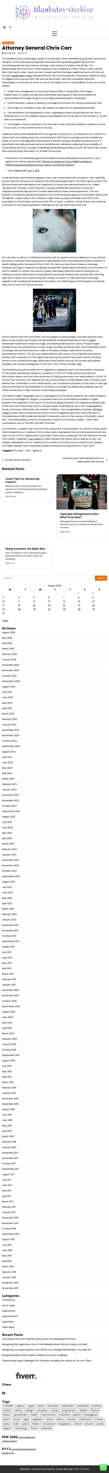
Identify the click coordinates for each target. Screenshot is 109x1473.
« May (5, 620)
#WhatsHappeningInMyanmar (22, 165)
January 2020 (9, 1044)
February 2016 (9, 1272)
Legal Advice (8, 1310)
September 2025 (11, 681)
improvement (48, 1414)
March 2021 (8, 973)
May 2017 (7, 1190)
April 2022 (7, 903)
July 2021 (6, 952)
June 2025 (7, 697)
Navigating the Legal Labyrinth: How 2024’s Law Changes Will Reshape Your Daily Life (46, 1349)
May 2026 (7, 637)
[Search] (10, 27)
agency (21, 1405)
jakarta (77, 1414)
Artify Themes (81, 1469)
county (54, 1410)
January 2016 (9, 1277)
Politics (35, 1423)
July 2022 (7, 887)
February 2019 (9, 1087)
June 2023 (7, 827)
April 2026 (7, 643)
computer (42, 1410)
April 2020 (7, 1028)
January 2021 (9, 984)
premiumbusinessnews (23, 1449)
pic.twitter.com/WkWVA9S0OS (57, 165)
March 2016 (8, 1266)
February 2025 (9, 719)
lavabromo (8, 1453)
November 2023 (10, 800)
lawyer (16, 1419)
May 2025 (7, 702)
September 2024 (11, 746)
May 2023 (7, 833)
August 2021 (8, 946)
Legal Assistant (10, 1316)
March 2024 (8, 778)
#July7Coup (65, 161)
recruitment (49, 1423)
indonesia (64, 1414)
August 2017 (8, 1174)
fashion (83, 1410)
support (7, 1428)
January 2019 (9, 1093)
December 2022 (10, 860)
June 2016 (7, 1250)
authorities (68, 1405)
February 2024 (9, 784)
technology (21, 1428)
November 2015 (10, 1288)
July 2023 (7, 822)
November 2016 (10, 1223)
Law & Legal (8, 43)
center (18, 1410)
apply (31, 1405)
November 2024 (10, 735)
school (77, 1423)
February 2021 (9, 979)
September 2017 (10, 1168)
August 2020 (8, 1011)
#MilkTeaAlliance (82, 161)
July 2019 (6, 1065)
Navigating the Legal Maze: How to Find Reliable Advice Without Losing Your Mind (44, 1344)
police (25, 1423)
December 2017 (10, 1152)
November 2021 (10, 930)
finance (95, 1410)
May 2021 (7, 963)
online (6, 1423)
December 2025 (10, 664)
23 (93, 605)
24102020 (8, 1405)
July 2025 (7, 692)
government (20, 1414)
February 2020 (9, 1038)
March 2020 (8, 1033)
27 (49, 609)
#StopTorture (50, 161)
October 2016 (9, 1228)
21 (64, 605)
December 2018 (10, 1098)
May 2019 (7, 1071)
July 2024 (7, 757)
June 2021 (7, 957)
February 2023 (9, 849)
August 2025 (8, 686)
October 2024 (9, 740)
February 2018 (9, 1141)
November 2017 (10, 1158)
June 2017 (7, 1185)
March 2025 (8, 713)
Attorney (18, 450)
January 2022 (9, 919)
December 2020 (10, 990)
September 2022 (11, 876)
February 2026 (9, 654)
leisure (50, 1419)
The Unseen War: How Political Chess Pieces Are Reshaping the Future (39, 1338)
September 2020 (11, 1006)
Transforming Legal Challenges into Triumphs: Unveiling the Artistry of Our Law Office (46, 1360)
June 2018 (7, 1120)
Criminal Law (8, 1299)
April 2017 (6, 1196)
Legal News (8, 1321)
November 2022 (10, 865)
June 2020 (7, 1017)
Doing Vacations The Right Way (25, 548)
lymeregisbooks (26, 1437)
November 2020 (10, 995)
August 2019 (8, 1060)
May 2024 (7, 767)
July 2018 (6, 1114)
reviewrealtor (9, 1441)
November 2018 (10, 1103)
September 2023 (11, 811)
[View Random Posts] (4, 27)
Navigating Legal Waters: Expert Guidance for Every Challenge (34, 1355)
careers (7, 1410)
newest (71, 1419)
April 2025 (7, 708)
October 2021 (9, 935)
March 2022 (8, 908)
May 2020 (7, 1022)
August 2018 (8, 1109)
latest (6, 1419)
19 (34, 605)
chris (28, 450)
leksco (60, 1419)
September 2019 (10, 1055)
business (96, 1405)
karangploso (90, 1414)
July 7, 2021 (33, 170)
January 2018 (9, 1147)
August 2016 (8, 1239)
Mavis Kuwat (9, 53)
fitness (6, 1414)
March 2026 (8, 648)
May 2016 (7, 1255)
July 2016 (6, 1244)
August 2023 (8, 816)
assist (41, 1405)
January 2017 (9, 1212)
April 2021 (6, 968)
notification (85, 1419)
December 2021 (10, 925)
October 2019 (9, 1049)
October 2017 (9, 1163)
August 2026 (8, 632)
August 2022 (8, 881)
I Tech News (34, 439)
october (99, 1419)
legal (26, 1419)
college (29, 1410)
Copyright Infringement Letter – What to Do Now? (80, 515)
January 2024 (9, 789)
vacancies (46, 1428)
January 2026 (9, 659)
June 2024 (7, 762)
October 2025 (9, 675)
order (16, 1423)
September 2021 (10, 941)
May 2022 (7, 898)
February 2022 (9, 914)
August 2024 (8, 751)
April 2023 (7, 838)
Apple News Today (21, 75)
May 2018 (7, 1125)
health (34, 1414)
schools (89, 1423)
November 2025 (10, 670)
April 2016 (6, 1261)
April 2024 (7, 773)
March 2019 (8, 1082)
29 (79, 609)
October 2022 (9, 870)
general (37, 450)
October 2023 (9, 805)
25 (19, 609)
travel (34, 1428)
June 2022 (7, 892)
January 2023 (9, 854)
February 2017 (9, 1206)
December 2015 (10, 1282)
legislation (37, 1419)
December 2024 (10, 730)
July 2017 (6, 1179)
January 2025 (9, 724)
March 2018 (8, 1136)
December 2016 (10, 1217)
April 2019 (6, 1076)
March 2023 (8, 843)
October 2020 (9, 1001)
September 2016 (10, 1234)
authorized (83, 1405)
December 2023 (10, 795)
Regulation (65, 1423)
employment (69, 1410)
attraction (53, 1405)
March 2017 (8, 1201)
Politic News (8, 1327)
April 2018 (7, 1131)
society (100, 1423)
